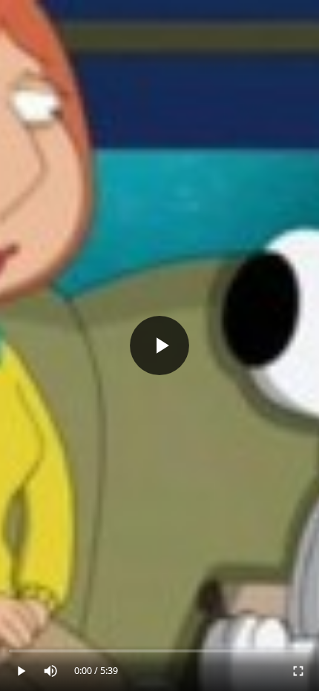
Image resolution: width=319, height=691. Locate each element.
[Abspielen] (159, 345)
